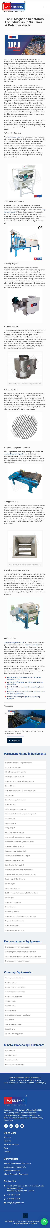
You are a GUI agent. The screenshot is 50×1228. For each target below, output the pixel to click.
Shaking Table (10, 1050)
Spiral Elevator (10, 1029)
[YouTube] (22, 1126)
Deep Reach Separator (12, 888)
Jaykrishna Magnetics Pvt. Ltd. (14, 642)
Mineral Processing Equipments (16, 1174)
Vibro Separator (10, 1010)
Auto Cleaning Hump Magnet (15, 832)
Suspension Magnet (12, 911)
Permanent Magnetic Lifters (14, 860)
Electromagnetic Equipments (15, 1167)
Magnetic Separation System (15, 930)
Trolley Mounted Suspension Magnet (17, 856)
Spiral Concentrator (11, 1060)
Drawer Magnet (10, 786)
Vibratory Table (10, 1006)
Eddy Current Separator (13, 767)
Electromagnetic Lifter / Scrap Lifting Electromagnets (23, 956)
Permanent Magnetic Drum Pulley (16, 851)
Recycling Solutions (11, 1144)
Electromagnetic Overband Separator (17, 947)
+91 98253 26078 (35, 1080)
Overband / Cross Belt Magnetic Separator (19, 842)
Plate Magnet (9, 795)
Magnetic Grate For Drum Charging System (19, 781)
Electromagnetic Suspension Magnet (17, 961)
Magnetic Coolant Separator (14, 846)
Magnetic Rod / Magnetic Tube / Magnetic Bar (20, 874)
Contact (7, 1152)
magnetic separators (32, 645)
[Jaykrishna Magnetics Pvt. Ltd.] (14, 6)
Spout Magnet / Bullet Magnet (15, 879)
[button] (44, 1221)
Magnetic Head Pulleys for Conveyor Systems (20, 916)
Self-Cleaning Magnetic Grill (14, 865)
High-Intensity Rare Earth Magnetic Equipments (21, 814)
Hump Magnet (10, 828)
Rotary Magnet (10, 884)
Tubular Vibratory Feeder (13, 1024)
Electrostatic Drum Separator (15, 1064)
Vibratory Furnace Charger (14, 996)
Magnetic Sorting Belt (12, 925)
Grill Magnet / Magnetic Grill (14, 776)
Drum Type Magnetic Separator (15, 800)
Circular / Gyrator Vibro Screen (15, 987)
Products (7, 1141)
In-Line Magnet (10, 818)
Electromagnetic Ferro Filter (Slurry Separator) (20, 952)
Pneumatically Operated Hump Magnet (18, 837)
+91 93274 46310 (23, 1080)
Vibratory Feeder (10, 982)
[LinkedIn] (11, 1126)
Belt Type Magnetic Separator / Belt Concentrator (21, 893)
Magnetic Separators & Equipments (17, 1163)
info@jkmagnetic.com (15, 1203)
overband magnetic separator (14, 454)
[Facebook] (6, 1126)
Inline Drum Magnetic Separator (15, 772)
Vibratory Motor (10, 1001)
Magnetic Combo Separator (14, 921)
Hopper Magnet (10, 823)
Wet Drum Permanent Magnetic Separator (19, 870)
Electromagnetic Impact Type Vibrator (17, 1015)
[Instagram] (17, 1126)
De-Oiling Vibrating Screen (14, 1034)
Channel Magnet (10, 907)
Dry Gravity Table (10, 1055)
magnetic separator (14, 137)
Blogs (6, 1148)
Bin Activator (9, 1020)
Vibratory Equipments (12, 1170)
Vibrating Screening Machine (14, 978)
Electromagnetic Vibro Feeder (15, 992)
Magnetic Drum (10, 804)
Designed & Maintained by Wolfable (25, 1223)
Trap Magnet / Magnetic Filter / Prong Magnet (20, 790)
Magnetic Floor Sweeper (13, 902)
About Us (7, 1137)
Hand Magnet (9, 897)
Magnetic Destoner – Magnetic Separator (19, 763)
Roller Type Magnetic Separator (15, 809)
